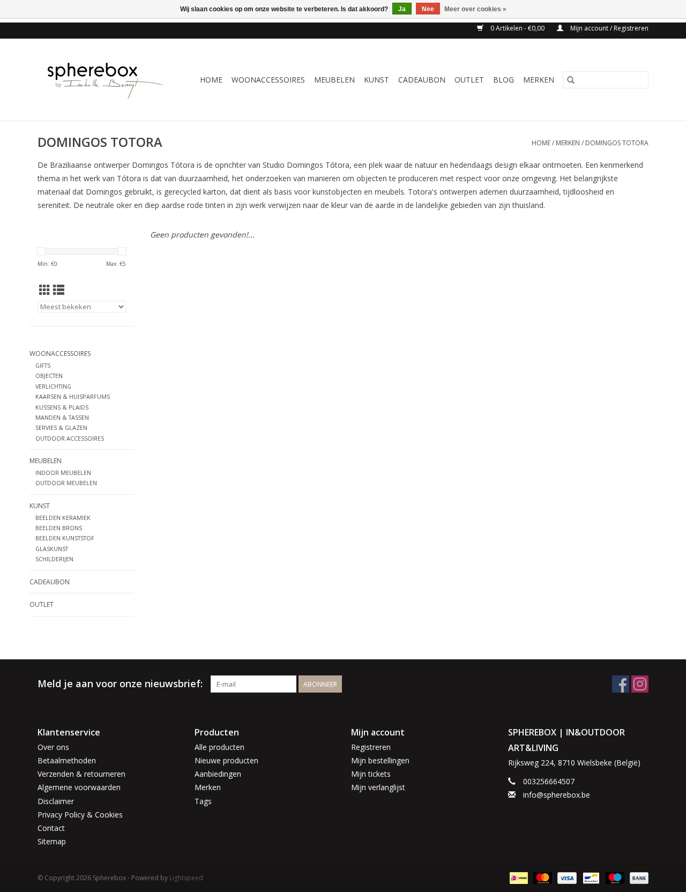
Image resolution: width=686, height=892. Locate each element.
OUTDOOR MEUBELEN (66, 483)
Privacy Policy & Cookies (80, 814)
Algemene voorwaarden (79, 787)
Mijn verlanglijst (378, 787)
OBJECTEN (49, 375)
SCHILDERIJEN (54, 559)
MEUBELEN (334, 80)
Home (211, 80)
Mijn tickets (371, 774)
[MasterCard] (542, 877)
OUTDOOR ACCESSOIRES (69, 438)
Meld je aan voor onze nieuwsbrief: (120, 683)
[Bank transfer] (637, 877)
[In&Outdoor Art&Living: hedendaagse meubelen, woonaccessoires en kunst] (106, 80)
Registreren (371, 747)
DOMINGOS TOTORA (616, 142)
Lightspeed (186, 877)
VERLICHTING (53, 386)
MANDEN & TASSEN (62, 417)
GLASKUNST (51, 549)
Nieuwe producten (226, 760)
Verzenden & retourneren (81, 774)
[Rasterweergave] (44, 290)
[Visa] (566, 877)
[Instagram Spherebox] (639, 684)
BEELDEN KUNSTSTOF (64, 538)
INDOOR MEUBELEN (63, 473)
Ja (402, 9)
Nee (428, 9)
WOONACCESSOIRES (268, 80)
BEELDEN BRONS (58, 528)
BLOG (503, 80)
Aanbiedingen (218, 774)
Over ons (53, 747)
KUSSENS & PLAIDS (61, 407)
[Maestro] (614, 877)
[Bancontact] (590, 877)
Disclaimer (56, 801)
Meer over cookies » (475, 9)
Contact (51, 828)
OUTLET (469, 80)
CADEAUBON (421, 80)
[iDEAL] (518, 877)
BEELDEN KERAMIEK (63, 518)
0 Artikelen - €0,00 (517, 28)
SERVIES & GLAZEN (61, 427)
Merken (538, 80)
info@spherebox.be (556, 795)
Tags (203, 801)
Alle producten (219, 747)
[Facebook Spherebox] (620, 684)
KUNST (376, 80)
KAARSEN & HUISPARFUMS (72, 396)
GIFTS (42, 365)
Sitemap (52, 841)
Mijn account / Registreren (608, 28)
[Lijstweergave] (58, 290)
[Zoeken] (571, 79)
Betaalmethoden (67, 760)
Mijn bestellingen (380, 760)
